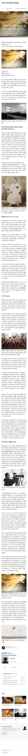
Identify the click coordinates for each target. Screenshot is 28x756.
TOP (25, 751)
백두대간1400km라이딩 (21, 8)
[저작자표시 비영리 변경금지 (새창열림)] (19, 667)
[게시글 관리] (9, 667)
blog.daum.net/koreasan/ (8, 655)
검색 (22, 3)
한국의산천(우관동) (10, 3)
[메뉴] (25, 3)
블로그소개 (9, 8)
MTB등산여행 (6, 673)
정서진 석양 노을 (7, 678)
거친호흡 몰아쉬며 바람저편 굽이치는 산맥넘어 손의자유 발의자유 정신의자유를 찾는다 (10, 729)
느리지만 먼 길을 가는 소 (9, 676)
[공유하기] (7, 667)
